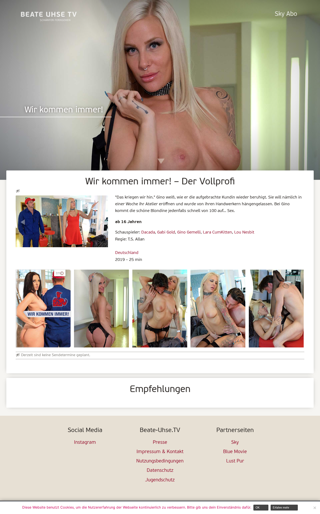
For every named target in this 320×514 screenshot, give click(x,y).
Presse (160, 442)
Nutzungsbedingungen (160, 461)
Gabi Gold (166, 232)
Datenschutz (160, 470)
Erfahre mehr (281, 507)
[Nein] (314, 508)
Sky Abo (286, 14)
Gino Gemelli (189, 232)
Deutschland (126, 253)
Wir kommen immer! (64, 110)
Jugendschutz (160, 480)
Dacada (148, 232)
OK (258, 507)
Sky (235, 442)
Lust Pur (235, 461)
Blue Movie (235, 452)
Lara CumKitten (217, 232)
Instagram (85, 442)
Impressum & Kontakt (160, 452)
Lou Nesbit (244, 232)
